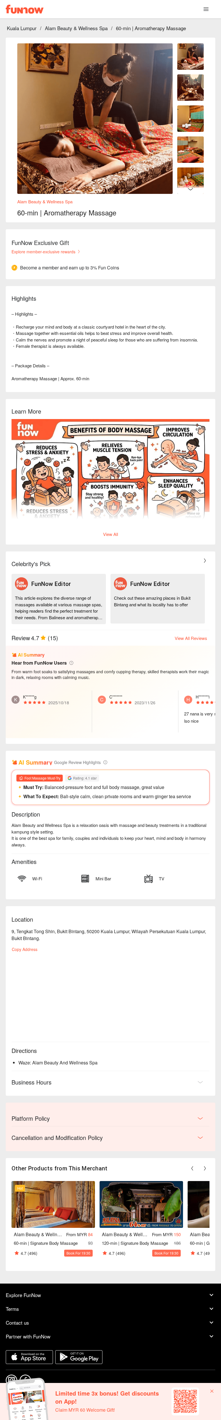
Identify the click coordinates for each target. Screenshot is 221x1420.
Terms (12, 1308)
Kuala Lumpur (22, 28)
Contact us (17, 1322)
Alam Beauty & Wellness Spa (76, 28)
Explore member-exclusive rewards (43, 251)
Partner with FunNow (28, 1336)
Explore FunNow (23, 1295)
